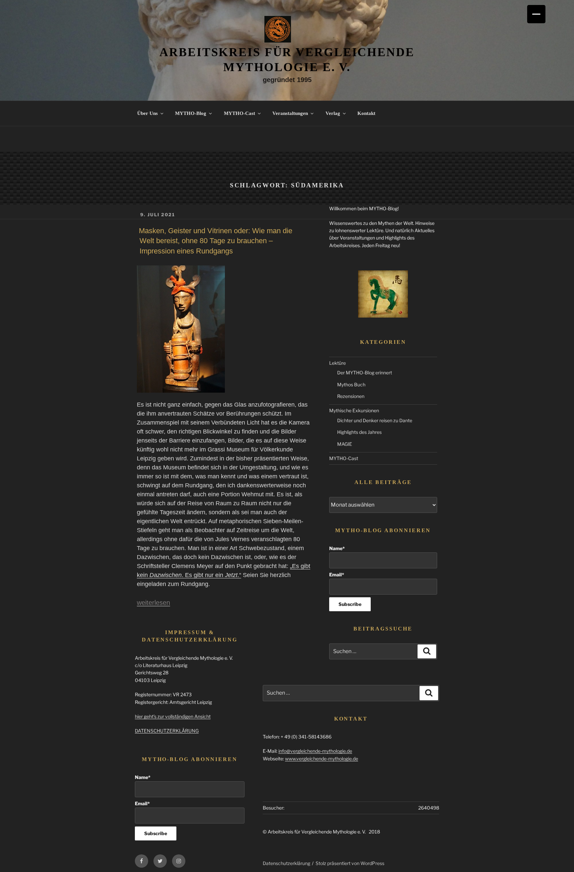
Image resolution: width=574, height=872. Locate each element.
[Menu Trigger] (536, 14)
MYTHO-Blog (190, 113)
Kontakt (366, 113)
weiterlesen (153, 602)
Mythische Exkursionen (354, 410)
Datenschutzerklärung (286, 863)
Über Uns (147, 113)
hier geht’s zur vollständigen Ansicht (173, 716)
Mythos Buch (351, 384)
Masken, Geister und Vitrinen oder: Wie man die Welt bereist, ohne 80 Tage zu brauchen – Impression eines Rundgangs (215, 241)
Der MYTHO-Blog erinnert (364, 372)
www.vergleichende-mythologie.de (321, 758)
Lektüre (337, 363)
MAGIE (344, 444)
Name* (337, 548)
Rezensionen (350, 396)
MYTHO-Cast (239, 113)
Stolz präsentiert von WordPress (350, 863)
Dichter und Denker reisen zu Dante (374, 420)
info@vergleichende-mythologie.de (315, 751)
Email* (336, 574)
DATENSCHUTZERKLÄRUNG (167, 730)
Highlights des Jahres (359, 432)
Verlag (333, 113)
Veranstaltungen (290, 113)
